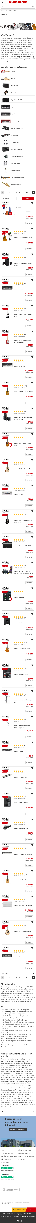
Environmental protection (26, 1156)
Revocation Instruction (28, 1213)
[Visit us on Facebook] (15, 1221)
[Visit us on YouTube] (21, 1221)
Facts (2, 1150)
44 (27, 192)
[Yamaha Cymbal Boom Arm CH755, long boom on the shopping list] (32, 716)
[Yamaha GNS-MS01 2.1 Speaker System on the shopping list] (32, 254)
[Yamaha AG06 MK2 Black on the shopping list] (32, 665)
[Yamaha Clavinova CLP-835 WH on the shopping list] (32, 896)
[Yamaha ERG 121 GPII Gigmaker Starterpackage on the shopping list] (32, 408)
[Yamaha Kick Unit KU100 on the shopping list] (32, 819)
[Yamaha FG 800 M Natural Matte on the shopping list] (32, 459)
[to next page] (34, 193)
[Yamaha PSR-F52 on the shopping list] (32, 742)
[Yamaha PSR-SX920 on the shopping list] (32, 357)
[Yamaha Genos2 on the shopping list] (32, 280)
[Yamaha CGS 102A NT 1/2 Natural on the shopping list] (32, 382)
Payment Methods (7, 1153)
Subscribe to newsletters (17, 1129)
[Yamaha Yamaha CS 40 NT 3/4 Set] (23, 206)
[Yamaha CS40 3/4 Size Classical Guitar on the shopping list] (32, 434)
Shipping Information (25, 1150)
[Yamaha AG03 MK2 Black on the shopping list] (32, 793)
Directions (21, 1159)
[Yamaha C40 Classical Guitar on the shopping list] (32, 639)
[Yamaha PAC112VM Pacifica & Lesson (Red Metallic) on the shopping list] (32, 331)
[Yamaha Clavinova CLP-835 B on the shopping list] (32, 536)
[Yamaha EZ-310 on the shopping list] (32, 485)
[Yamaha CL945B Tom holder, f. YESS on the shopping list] (32, 691)
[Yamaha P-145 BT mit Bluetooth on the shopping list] (32, 845)
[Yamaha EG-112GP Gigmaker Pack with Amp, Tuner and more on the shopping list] (32, 562)
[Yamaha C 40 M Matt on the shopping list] (32, 870)
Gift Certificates (6, 1159)
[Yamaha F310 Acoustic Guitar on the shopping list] (32, 922)
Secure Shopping (24, 1153)
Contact (4, 1213)
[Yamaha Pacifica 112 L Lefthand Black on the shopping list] (32, 305)
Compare (29, 223)
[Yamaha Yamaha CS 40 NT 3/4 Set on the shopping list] (32, 202)
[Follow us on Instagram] (18, 1221)
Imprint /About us (10, 1213)
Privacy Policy (18, 1213)
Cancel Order (5, 1162)
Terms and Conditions (18, 1215)
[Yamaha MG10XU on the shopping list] (32, 588)
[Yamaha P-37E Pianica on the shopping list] (32, 768)
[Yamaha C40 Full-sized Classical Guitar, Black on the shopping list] (32, 511)
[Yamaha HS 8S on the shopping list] (32, 613)
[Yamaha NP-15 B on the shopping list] (32, 947)
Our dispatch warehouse (9, 1156)
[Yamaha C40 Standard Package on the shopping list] (32, 228)
